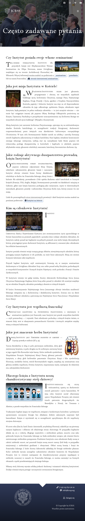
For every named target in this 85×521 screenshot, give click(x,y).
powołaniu (73, 75)
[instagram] (70, 3)
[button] (77, 11)
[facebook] (64, 3)
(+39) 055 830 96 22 (66, 487)
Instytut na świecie (34, 201)
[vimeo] (75, 3)
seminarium (61, 75)
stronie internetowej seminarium (44, 79)
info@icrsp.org (68, 490)
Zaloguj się (69, 498)
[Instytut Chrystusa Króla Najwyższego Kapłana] (13, 11)
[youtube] (80, 3)
